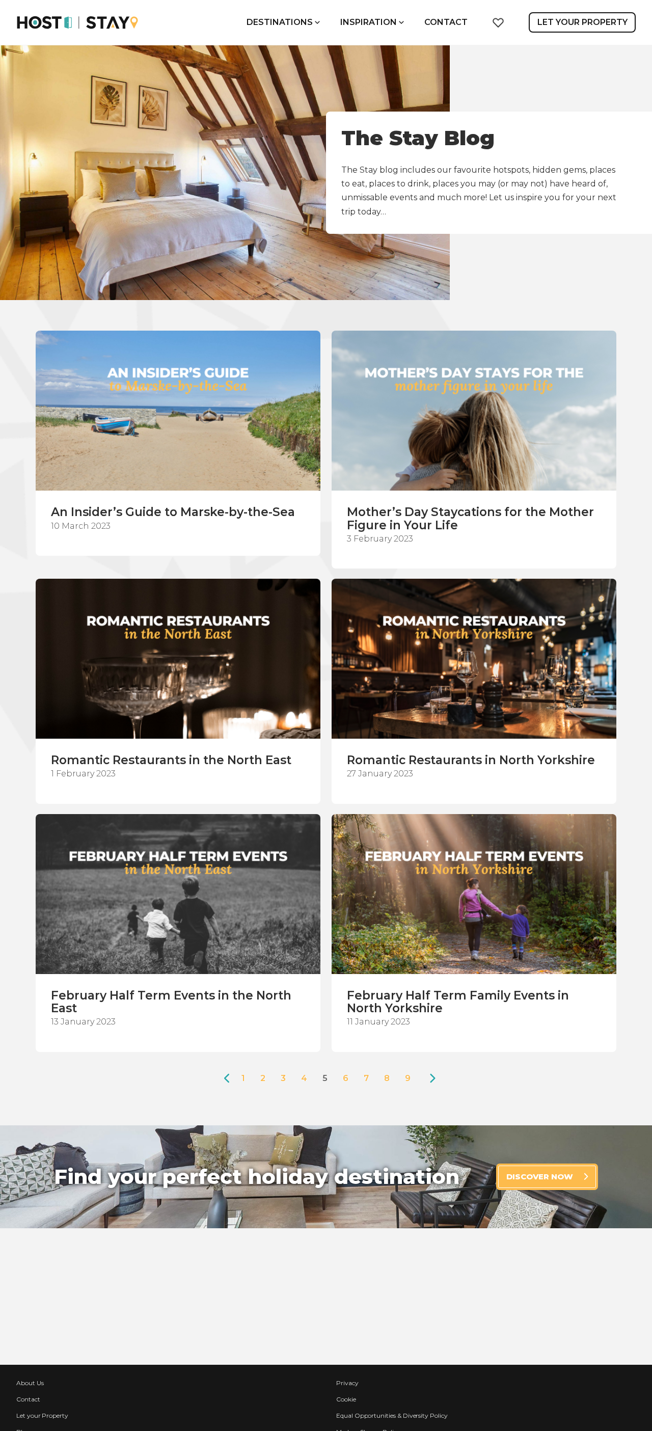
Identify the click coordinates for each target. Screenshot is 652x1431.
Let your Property (42, 1415)
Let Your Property (582, 22)
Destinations (280, 22)
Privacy (347, 1383)
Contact (446, 22)
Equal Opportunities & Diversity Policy (392, 1415)
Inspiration (368, 22)
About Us (30, 1383)
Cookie (346, 1399)
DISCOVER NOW (539, 1176)
